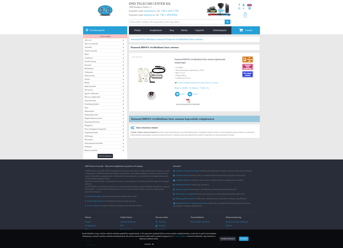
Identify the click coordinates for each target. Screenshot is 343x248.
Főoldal (137, 30)
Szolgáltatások (156, 30)
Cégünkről (199, 30)
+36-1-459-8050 (168, 14)
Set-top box (89, 90)
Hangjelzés (89, 125)
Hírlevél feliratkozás (105, 156)
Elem (86, 108)
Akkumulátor (89, 111)
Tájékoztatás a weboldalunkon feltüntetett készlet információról (206, 189)
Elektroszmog (90, 76)
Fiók (122, 226)
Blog (172, 30)
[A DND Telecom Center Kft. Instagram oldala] (239, 9)
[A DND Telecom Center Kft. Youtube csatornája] (244, 5)
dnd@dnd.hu (149, 15)
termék (248, 30)
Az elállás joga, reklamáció (192, 185)
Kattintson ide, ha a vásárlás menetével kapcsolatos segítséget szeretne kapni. (211, 175)
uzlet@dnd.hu (150, 11)
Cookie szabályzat (180, 236)
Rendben (243, 239)
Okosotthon (89, 140)
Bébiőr (87, 83)
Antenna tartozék (91, 51)
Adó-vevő (88, 40)
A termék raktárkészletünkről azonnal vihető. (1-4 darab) (197, 83)
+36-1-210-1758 (169, 10)
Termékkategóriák (97, 30)
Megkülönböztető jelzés (93, 118)
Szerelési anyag (90, 61)
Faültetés (229, 226)
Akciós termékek (105, 36)
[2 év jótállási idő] (247, 57)
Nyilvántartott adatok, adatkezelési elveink (111, 196)
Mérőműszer (89, 68)
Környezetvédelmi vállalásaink (237, 222)
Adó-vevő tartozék (91, 44)
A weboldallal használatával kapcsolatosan (110, 201)
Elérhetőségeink (219, 30)
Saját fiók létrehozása (128, 222)
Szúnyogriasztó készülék (94, 143)
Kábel (87, 54)
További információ (228, 239)
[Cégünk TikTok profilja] (243, 9)
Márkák (184, 30)
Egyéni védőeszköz (92, 93)
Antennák (88, 47)
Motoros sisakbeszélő (92, 97)
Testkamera (89, 72)
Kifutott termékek (91, 150)
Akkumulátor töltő (91, 115)
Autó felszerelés (90, 101)
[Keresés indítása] (227, 22)
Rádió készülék (90, 86)
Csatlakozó (89, 58)
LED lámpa (89, 136)
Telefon (87, 79)
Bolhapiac (88, 147)
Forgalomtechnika (91, 132)
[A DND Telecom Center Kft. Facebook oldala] (239, 5)
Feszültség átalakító (92, 104)
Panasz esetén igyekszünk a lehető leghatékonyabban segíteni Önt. (210, 194)
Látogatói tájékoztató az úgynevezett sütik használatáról (113, 206)
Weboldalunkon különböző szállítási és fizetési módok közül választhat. (214, 171)
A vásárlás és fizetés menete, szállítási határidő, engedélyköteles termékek (209, 180)
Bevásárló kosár (126, 229)
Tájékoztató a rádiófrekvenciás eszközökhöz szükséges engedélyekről (211, 199)
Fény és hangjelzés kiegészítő (95, 129)
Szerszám (88, 65)
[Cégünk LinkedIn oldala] (250, 9)
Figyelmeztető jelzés (92, 122)
